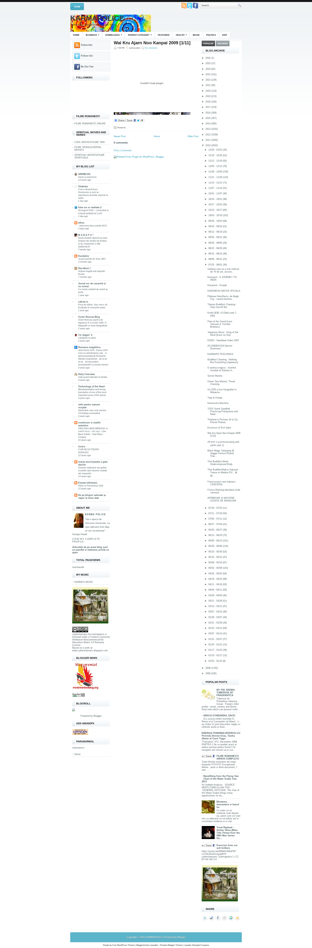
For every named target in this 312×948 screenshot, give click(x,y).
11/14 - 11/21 (215, 182)
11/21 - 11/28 (215, 177)
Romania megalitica (89, 347)
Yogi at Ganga (214, 397)
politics (211, 35)
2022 (208, 79)
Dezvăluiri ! (84, 268)
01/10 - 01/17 (215, 655)
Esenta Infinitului (87, 482)
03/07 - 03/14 (215, 611)
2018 (208, 101)
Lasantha (154, 945)
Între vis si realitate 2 (89, 207)
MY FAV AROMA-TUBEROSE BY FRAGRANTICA (225, 693)
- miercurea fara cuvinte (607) (92, 225)
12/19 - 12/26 (215, 155)
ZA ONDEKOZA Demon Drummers (219, 347)
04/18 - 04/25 (215, 579)
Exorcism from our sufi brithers (227, 846)
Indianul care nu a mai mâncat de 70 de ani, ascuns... (223, 270)
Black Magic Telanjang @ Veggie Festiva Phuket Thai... (220, 453)
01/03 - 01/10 (215, 661)
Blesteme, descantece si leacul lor (227, 804)
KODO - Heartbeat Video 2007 (223, 340)
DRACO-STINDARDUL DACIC (219, 715)
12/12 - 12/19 (215, 160)
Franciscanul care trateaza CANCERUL (221, 483)
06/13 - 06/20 (215, 535)
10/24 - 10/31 (215, 199)
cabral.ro (83, 301)
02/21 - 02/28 (215, 622)
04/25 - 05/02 (215, 573)
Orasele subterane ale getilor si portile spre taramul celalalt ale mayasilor (92, 470)
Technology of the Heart (91, 386)
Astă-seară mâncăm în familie (92, 377)
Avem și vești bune (87, 177)
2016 (208, 112)
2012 (208, 134)
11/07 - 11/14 (215, 188)
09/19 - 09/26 (215, 226)
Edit (224, 35)
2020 (208, 90)
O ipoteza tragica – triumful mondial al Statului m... (221, 369)
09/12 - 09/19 (215, 231)
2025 (208, 63)
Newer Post (120, 136)
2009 (208, 668)
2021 (208, 85)
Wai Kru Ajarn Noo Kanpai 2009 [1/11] (152, 43)
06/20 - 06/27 (215, 529)
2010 (208, 145)
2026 (208, 58)
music (196, 35)
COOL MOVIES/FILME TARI (89, 142)
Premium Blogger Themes (171, 945)
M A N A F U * (85, 235)
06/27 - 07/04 (215, 524)
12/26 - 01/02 (215, 149)
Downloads (113, 34)
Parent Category (140, 34)
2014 (208, 123)
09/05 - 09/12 (215, 237)
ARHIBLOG (84, 174)
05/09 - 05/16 (215, 562)
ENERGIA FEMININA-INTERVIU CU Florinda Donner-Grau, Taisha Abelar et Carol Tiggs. (221, 736)
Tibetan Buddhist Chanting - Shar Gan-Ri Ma (222, 305)
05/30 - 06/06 (215, 546)
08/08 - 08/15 (215, 259)
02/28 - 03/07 (215, 617)
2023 (208, 74)
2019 (208, 96)
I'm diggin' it (85, 335)
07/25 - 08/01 (215, 264)
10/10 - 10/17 (215, 210)
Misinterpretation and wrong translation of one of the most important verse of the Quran (92, 392)
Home (77, 7)
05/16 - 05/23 (215, 557)
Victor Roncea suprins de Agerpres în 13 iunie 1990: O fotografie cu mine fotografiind (92, 323)
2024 (208, 69)
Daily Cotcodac (86, 374)
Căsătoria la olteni (87, 338)
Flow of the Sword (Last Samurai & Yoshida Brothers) (219, 324)
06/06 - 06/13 (215, 540)
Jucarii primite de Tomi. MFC (92, 259)
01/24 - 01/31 (215, 644)
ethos (81, 222)
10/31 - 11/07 (215, 193)
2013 (208, 129)
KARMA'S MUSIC (83, 582)
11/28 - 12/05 (215, 171)
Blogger (97, 716)
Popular (208, 43)
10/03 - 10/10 (215, 215)
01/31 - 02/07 (215, 639)
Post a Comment (122, 150)
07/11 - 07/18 (215, 513)
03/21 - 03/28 (215, 600)
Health (181, 34)
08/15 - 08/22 (215, 253)
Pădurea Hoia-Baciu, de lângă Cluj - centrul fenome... (223, 297)
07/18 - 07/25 (215, 508)
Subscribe (86, 45)
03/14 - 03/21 (215, 606)
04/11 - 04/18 (215, 584)
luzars (81, 446)
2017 (208, 107)
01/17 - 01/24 (215, 650)
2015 (208, 118)
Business (92, 34)
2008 (208, 673)
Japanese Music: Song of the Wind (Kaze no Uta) (222, 333)
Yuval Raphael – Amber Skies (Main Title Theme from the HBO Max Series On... (228, 833)
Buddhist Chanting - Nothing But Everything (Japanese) (222, 361)
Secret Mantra (214, 375)
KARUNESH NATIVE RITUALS (223, 290)
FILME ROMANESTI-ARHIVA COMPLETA (227, 757)
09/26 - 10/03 (215, 221)
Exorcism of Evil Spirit (219, 427)
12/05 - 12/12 (215, 166)
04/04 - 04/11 (215, 589)
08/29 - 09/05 (215, 242)
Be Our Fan (87, 66)
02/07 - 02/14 (215, 633)
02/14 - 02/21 (215, 628)
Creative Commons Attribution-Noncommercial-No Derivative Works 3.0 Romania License (91, 641)
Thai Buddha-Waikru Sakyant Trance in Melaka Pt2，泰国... (222, 472)
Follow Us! (87, 55)
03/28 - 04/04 (215, 595)
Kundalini (83, 256)
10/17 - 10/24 (215, 204)
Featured (164, 35)
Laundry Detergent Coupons (196, 945)
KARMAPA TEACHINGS (220, 354)
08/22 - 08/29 (215, 248)
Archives (223, 43)
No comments (151, 48)
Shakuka (83, 186)
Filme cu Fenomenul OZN (90, 485)
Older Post (193, 136)
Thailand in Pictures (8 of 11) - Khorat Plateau (223, 421)
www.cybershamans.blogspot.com (90, 650)
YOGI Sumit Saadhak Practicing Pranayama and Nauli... (222, 411)
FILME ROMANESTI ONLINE (90, 123)
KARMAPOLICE (97, 18)
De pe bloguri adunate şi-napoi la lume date (92, 496)
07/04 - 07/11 (215, 518)
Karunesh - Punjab (217, 285)
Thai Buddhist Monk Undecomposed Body (220, 463)
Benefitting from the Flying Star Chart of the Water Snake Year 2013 (220, 779)
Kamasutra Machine (217, 403)
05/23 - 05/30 (215, 551)
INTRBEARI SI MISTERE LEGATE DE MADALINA (221, 499)
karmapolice (98, 634)
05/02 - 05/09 (215, 568)
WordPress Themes (126, 945)
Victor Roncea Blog (89, 317)
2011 (208, 140)
